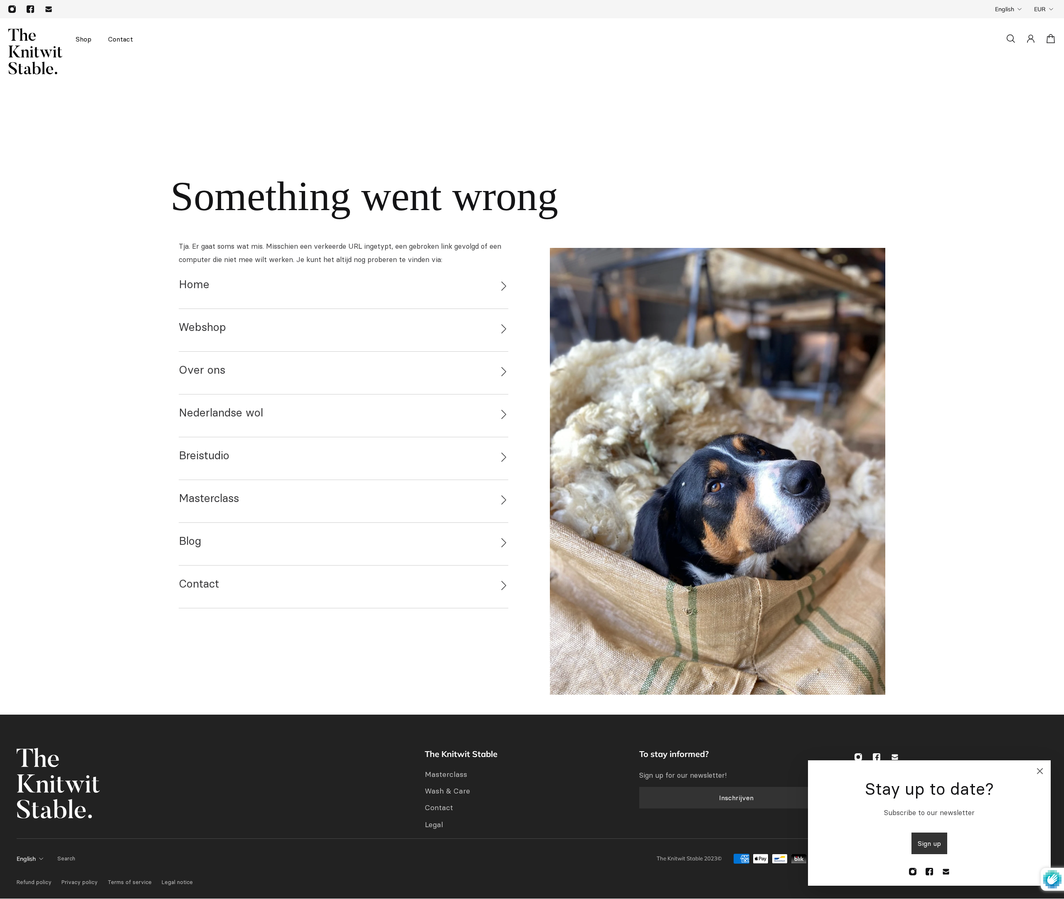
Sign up (929, 843)
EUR (1040, 9)
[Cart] (1051, 38)
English (1004, 9)
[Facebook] (30, 9)
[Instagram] (12, 9)
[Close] (1039, 771)
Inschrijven (736, 798)
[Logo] (35, 51)
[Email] (48, 9)
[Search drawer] (1011, 38)
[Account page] (1031, 38)
